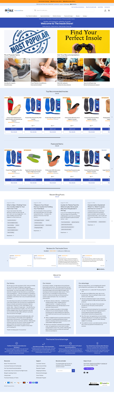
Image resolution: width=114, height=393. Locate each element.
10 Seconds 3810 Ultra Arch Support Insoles (72, 118)
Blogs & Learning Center (10, 373)
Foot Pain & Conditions (31, 16)
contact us (104, 363)
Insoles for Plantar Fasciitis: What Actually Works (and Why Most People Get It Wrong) (70, 207)
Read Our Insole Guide (91, 7)
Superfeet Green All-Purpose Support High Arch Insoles (33, 170)
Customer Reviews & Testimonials (12, 366)
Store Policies (39, 375)
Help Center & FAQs (41, 366)
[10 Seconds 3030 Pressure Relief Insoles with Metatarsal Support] (14, 106)
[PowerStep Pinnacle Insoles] (52, 106)
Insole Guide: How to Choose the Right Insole (15, 370)
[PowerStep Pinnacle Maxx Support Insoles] (91, 106)
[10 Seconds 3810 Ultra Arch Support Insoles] (72, 106)
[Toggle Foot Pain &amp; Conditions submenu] (38, 16)
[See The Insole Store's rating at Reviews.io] (94, 384)
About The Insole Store (10, 363)
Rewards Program (40, 368)
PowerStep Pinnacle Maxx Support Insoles (92, 118)
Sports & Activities (44, 16)
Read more (57, 277)
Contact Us (107, 7)
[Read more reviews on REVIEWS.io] (101, 269)
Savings (85, 16)
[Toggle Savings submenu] (87, 16)
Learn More (100, 7)
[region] (57, 260)
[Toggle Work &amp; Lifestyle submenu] (61, 16)
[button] (109, 10)
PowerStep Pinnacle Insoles (52, 117)
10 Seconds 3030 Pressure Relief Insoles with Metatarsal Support (14, 119)
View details (14, 132)
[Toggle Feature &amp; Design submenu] (73, 16)
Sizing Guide (7, 375)
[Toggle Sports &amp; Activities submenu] (50, 16)
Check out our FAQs (95, 363)
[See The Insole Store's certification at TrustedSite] (105, 384)
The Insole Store (10, 386)
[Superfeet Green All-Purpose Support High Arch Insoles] (33, 158)
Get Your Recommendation (77, 7)
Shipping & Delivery (41, 370)
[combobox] (63, 10)
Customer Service (40, 363)
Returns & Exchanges (41, 373)
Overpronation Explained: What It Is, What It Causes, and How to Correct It (96, 206)
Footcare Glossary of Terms (11, 377)
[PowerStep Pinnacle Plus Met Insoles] (33, 106)
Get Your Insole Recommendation (12, 368)
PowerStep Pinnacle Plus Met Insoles (33, 118)
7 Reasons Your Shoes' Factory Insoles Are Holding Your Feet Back (43, 206)
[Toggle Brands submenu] (80, 16)
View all (57, 93)
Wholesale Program (41, 377)
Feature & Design (68, 16)
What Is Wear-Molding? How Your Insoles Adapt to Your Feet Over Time (16, 206)
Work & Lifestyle (57, 16)
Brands (77, 16)
